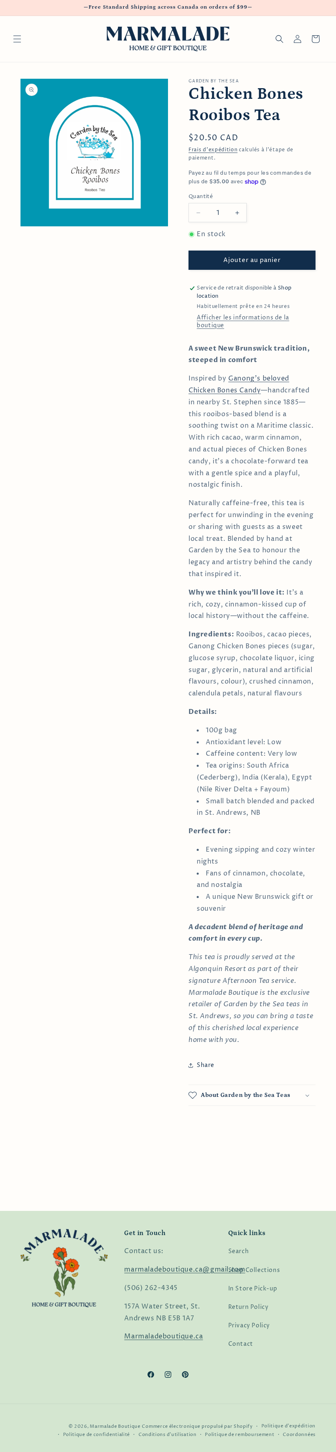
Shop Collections (254, 1270)
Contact (240, 1344)
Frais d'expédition (213, 149)
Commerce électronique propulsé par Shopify (197, 1426)
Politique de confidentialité (96, 1434)
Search (238, 1251)
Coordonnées (299, 1434)
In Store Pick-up (252, 1288)
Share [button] (205, 1065)
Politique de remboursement (239, 1434)
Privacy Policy (249, 1325)
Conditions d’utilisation (167, 1434)
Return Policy (248, 1307)
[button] (17, 39)
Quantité (200, 196)
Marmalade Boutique (115, 1426)
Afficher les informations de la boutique (243, 321)
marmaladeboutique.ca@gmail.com (184, 1269)
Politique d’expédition (288, 1426)
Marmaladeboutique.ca (163, 1336)
